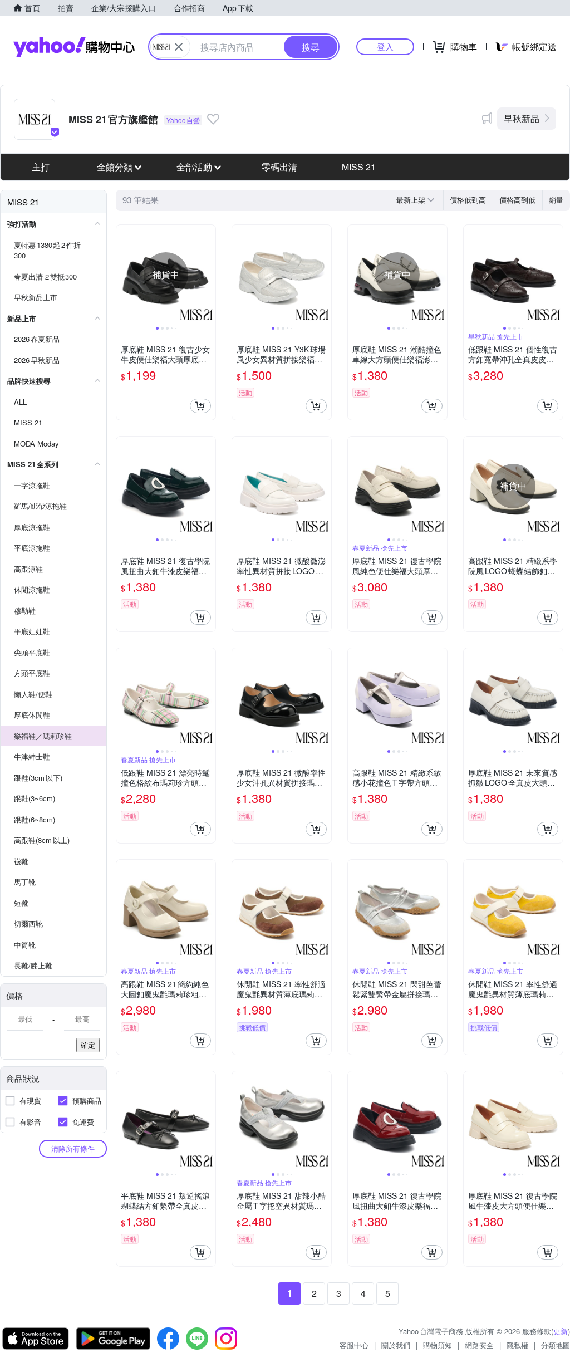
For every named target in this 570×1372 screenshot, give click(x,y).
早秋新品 (521, 118)
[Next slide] (208, 274)
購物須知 (437, 1345)
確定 (88, 1045)
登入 (385, 46)
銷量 (556, 199)
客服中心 (354, 1345)
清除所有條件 (73, 1148)
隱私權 (517, 1345)
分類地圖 (555, 1345)
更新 (560, 1331)
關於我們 (395, 1345)
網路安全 (479, 1345)
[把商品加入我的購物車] (200, 406)
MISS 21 (359, 166)
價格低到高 (468, 199)
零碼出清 (279, 166)
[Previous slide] (123, 274)
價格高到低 (517, 199)
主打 (41, 166)
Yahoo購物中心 (74, 46)
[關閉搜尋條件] (178, 46)
